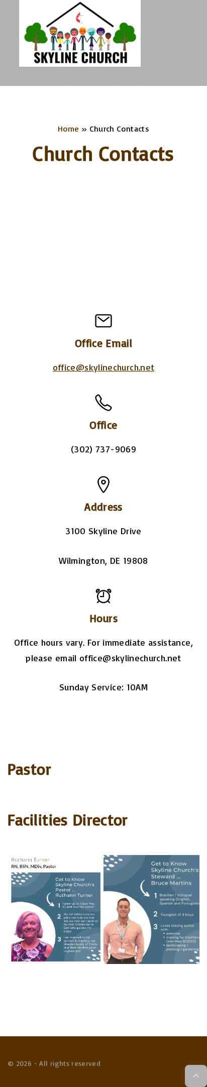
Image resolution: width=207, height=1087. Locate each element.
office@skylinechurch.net (104, 367)
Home (68, 129)
